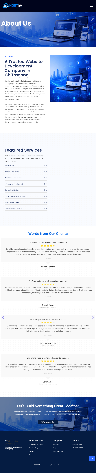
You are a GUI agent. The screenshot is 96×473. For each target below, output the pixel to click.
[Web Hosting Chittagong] (12, 5)
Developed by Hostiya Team (51, 465)
